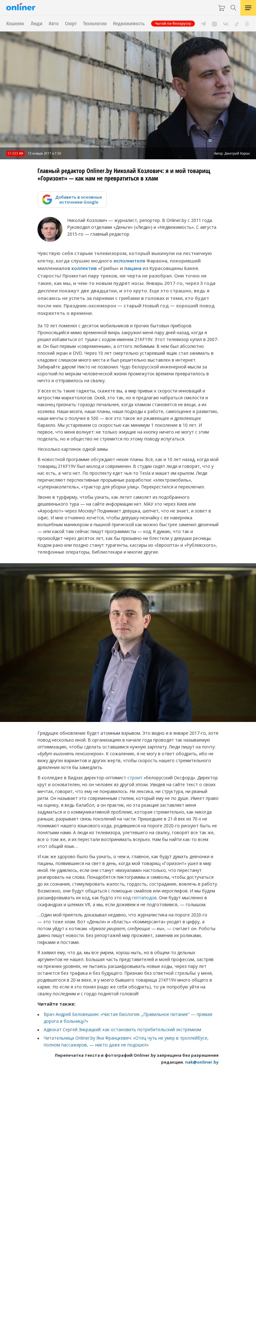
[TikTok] (237, 23)
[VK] (226, 23)
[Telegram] (203, 23)
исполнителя (129, 260)
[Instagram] (214, 23)
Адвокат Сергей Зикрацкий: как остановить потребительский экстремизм (122, 1029)
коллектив (84, 268)
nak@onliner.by (202, 1062)
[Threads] (247, 23)
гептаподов (144, 898)
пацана (132, 268)
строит (134, 778)
